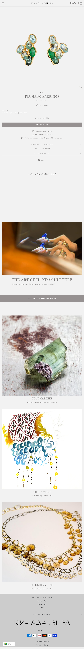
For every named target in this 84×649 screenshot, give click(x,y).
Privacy (42, 607)
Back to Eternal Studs (43, 299)
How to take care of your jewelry (42, 597)
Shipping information (42, 144)
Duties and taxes (42, 149)
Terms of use (42, 604)
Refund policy (42, 601)
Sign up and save (41, 614)
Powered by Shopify (42, 645)
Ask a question (41, 153)
